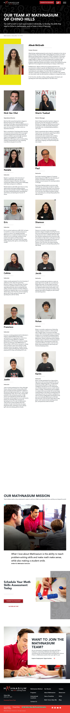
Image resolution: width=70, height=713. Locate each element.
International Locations (34, 697)
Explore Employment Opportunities (42, 658)
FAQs (60, 696)
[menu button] (58, 2)
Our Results (47, 689)
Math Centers (7, 35)
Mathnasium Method (36, 689)
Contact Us (33, 701)
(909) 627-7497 (8, 697)
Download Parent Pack (10, 700)
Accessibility (7, 707)
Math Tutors (50, 700)
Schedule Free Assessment (46, 2)
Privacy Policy (16, 707)
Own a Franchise (49, 696)
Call (13, 606)
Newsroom (62, 692)
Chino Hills (14, 35)
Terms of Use (7, 708)
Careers (61, 689)
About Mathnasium (49, 692)
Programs (33, 692)
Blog (60, 700)
